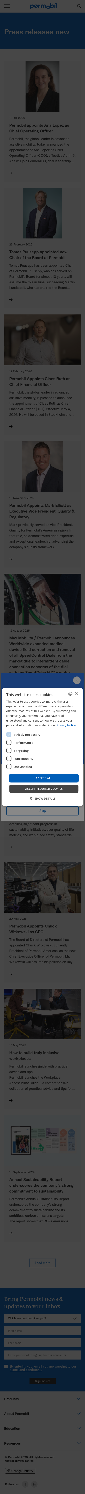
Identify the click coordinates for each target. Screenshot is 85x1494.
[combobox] (70, 694)
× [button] (76, 693)
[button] (42, 798)
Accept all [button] (44, 778)
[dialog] (42, 747)
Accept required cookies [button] (44, 789)
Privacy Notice (66, 725)
